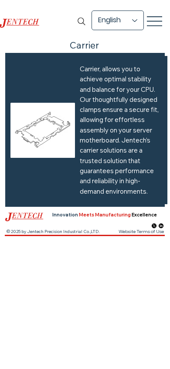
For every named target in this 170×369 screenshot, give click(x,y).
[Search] (81, 21)
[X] (154, 225)
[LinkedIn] (161, 225)
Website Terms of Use (141, 231)
